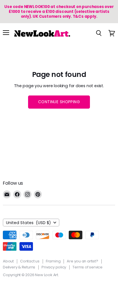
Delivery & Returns (19, 267)
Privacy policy (54, 267)
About (8, 261)
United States (28, 223)
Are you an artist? (82, 261)
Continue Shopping (59, 102)
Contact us (30, 261)
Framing (53, 261)
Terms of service (87, 267)
